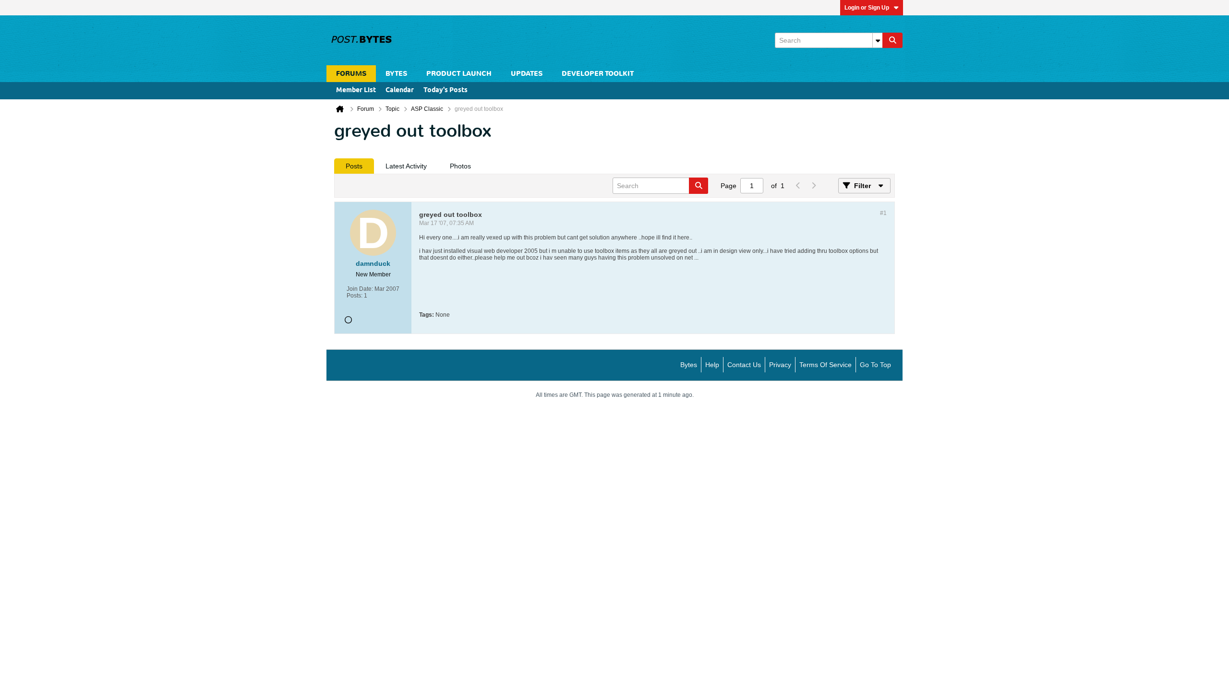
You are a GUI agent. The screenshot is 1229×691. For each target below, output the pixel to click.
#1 (883, 213)
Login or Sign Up (866, 7)
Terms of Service (825, 365)
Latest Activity (406, 166)
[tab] (354, 166)
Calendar (400, 90)
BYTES (396, 73)
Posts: (354, 295)
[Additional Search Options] (877, 40)
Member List (356, 90)
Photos (460, 166)
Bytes (688, 365)
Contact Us (744, 365)
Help (712, 365)
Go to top (875, 365)
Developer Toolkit (598, 73)
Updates (526, 73)
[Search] (892, 40)
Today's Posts (445, 90)
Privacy (780, 365)
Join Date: (360, 289)
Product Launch (459, 73)
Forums (351, 73)
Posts (354, 166)
